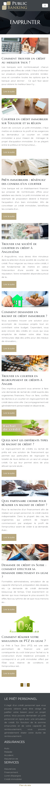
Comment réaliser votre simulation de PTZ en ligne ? (24, 639)
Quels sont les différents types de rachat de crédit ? (25, 442)
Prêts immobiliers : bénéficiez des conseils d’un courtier (23, 182)
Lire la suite (9, 91)
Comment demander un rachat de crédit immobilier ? (24, 314)
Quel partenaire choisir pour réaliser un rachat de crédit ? (24, 503)
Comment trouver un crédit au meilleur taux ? (23, 60)
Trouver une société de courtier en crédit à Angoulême (19, 248)
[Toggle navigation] (45, 6)
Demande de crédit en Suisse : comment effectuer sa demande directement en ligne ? (25, 571)
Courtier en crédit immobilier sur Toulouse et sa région (25, 121)
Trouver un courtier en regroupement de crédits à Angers (22, 380)
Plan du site (25, 785)
